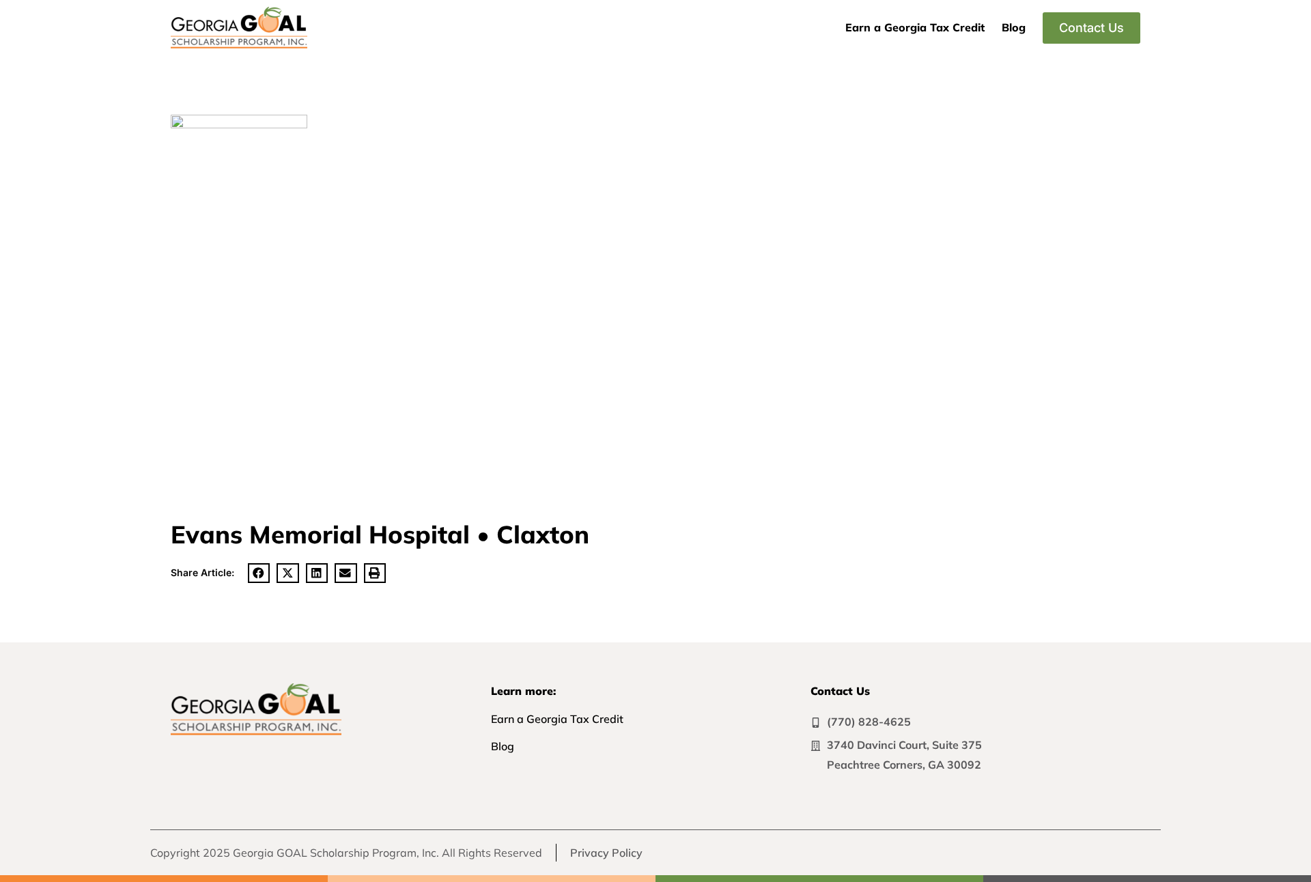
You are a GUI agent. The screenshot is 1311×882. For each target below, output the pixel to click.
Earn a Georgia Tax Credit (915, 27)
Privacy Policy (606, 852)
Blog (1014, 27)
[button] (259, 573)
